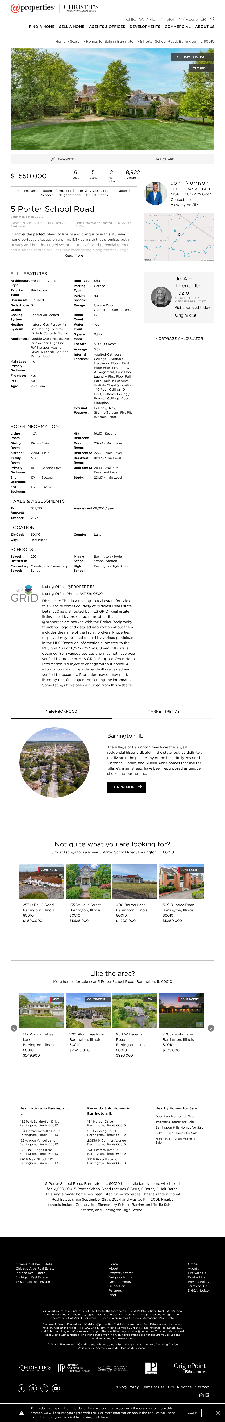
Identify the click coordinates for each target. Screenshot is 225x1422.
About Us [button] (204, 27)
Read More (73, 255)
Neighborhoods (120, 1277)
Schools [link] (47, 195)
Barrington (18, 226)
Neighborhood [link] (70, 195)
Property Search (121, 1273)
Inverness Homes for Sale (174, 1122)
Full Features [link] (28, 190)
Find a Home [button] (41, 27)
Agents (193, 1268)
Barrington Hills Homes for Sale (179, 1127)
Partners (115, 1290)
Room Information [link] (57, 190)
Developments (145, 27)
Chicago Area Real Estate (35, 1268)
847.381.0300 (198, 189)
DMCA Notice (198, 1290)
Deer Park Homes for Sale (174, 1116)
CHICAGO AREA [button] (142, 19)
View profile (184, 205)
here (104, 1417)
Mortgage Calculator (179, 338)
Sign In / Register (186, 19)
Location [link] (120, 190)
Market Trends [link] (97, 195)
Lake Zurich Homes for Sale (176, 1133)
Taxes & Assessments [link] (92, 190)
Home (113, 1264)
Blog (112, 1295)
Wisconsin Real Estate (33, 1281)
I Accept (192, 1413)
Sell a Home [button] (71, 27)
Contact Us (196, 1277)
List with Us (197, 1273)
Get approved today (192, 307)
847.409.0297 (199, 194)
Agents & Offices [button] (107, 27)
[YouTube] (56, 1391)
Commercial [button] (178, 27)
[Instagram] (44, 1391)
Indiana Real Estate (30, 1273)
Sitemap (202, 1387)
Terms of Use (197, 1286)
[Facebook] (21, 1391)
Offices (193, 1264)
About (113, 1268)
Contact (181, 199)
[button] (179, 237)
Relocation (117, 1286)
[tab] (61, 712)
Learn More (125, 787)
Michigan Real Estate (32, 1277)
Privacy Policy (198, 1281)
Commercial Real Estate (34, 1264)
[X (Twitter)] (33, 1391)
